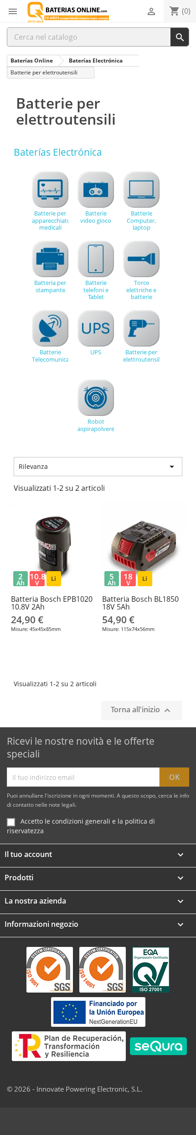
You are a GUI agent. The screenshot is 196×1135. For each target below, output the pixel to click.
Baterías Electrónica (58, 152)
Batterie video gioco (95, 216)
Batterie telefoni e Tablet (95, 289)
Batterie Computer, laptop (141, 220)
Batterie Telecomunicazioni (50, 355)
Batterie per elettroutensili (141, 355)
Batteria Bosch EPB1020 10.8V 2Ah (52, 603)
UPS (95, 352)
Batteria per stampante (50, 286)
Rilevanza (98, 466)
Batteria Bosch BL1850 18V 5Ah (140, 603)
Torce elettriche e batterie (141, 289)
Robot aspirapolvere (95, 424)
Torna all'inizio (142, 710)
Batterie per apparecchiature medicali (50, 220)
